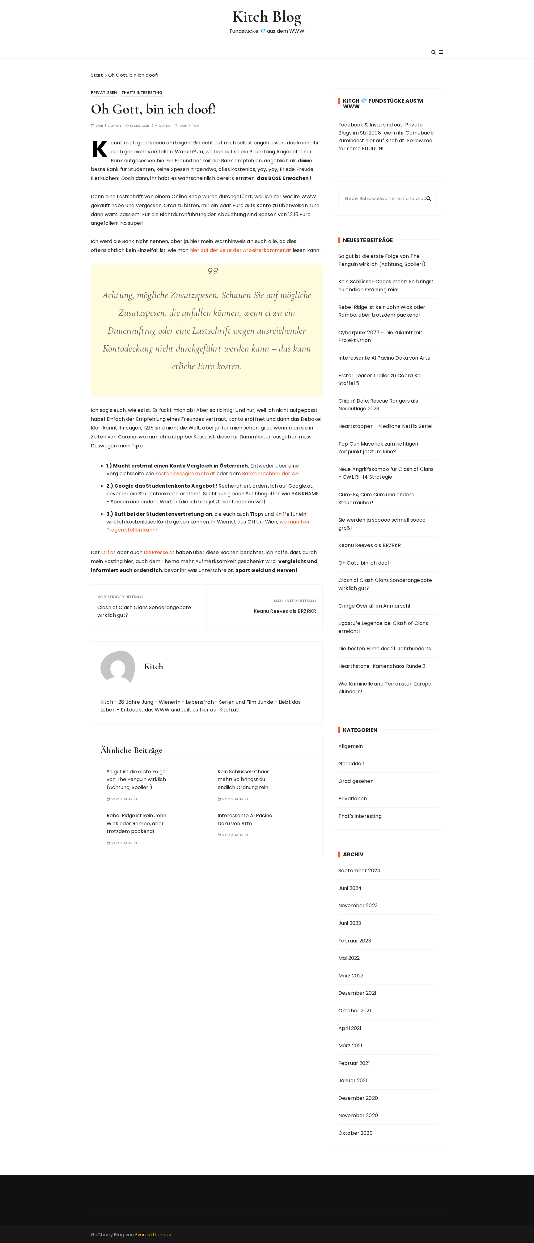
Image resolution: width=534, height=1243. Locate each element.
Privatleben (104, 92)
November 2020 (358, 1115)
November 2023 (358, 905)
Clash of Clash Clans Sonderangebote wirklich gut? (144, 611)
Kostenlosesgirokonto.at (185, 473)
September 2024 (359, 870)
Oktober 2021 (354, 1010)
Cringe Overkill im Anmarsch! (374, 605)
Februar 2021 (354, 1063)
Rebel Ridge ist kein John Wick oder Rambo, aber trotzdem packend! (136, 823)
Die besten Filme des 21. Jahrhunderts (384, 648)
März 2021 (350, 1045)
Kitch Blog (267, 16)
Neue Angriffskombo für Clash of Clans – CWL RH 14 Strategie (386, 473)
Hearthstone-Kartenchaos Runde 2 (382, 666)
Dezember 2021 (357, 993)
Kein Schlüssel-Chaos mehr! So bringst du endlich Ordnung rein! (244, 779)
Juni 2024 (350, 888)
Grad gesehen (356, 781)
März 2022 (350, 975)
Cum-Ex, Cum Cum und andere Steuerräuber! (376, 498)
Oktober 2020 (355, 1133)
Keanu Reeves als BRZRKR (285, 611)
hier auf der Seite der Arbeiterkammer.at (240, 250)
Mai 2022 (349, 958)
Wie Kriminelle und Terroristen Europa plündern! (385, 687)
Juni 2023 (349, 923)
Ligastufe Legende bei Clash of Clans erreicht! (383, 627)
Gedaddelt (351, 763)
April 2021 (350, 1028)
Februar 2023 (354, 940)
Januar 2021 (352, 1080)
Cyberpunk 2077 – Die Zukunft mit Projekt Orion (380, 336)
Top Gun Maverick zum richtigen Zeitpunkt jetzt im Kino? (378, 447)
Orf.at (108, 552)
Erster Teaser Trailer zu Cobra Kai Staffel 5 (380, 379)
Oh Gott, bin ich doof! (364, 562)
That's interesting (142, 92)
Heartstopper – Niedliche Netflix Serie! (385, 426)
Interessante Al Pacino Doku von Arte (384, 357)
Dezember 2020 (358, 1098)
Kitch (194, 125)
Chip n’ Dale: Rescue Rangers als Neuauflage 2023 (378, 404)
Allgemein (350, 746)
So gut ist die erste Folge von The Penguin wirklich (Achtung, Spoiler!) (136, 779)
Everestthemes (153, 1234)
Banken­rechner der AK (270, 473)
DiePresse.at (159, 552)
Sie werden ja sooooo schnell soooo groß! (382, 524)
